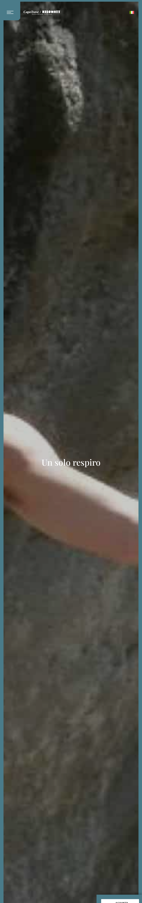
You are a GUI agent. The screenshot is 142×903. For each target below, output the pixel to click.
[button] (11, 10)
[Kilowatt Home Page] (41, 13)
